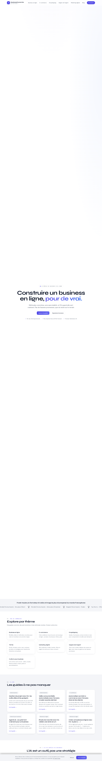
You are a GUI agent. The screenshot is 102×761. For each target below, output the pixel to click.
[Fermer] (63, 375)
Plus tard (51, 403)
